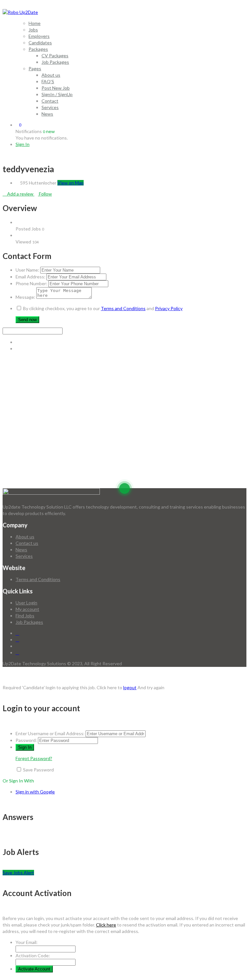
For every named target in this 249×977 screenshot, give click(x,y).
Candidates (40, 42)
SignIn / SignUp (57, 94)
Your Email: (27, 942)
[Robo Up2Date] (20, 12)
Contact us (27, 543)
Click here (106, 924)
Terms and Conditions (123, 308)
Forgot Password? (34, 758)
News (47, 114)
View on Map (70, 182)
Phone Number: (31, 283)
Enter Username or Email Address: (50, 733)
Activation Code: (33, 955)
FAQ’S (48, 81)
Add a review (20, 194)
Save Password (38, 769)
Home (35, 23)
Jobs (33, 29)
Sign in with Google (35, 791)
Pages (35, 68)
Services (50, 107)
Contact (50, 101)
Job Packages (55, 62)
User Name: (27, 270)
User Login (26, 602)
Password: (26, 740)
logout (129, 687)
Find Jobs (25, 615)
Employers (39, 36)
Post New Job (56, 88)
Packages (38, 49)
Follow (45, 194)
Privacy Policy (169, 308)
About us (51, 75)
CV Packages (55, 55)
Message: (25, 297)
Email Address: (30, 276)
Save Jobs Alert (18, 872)
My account (27, 609)
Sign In (23, 144)
